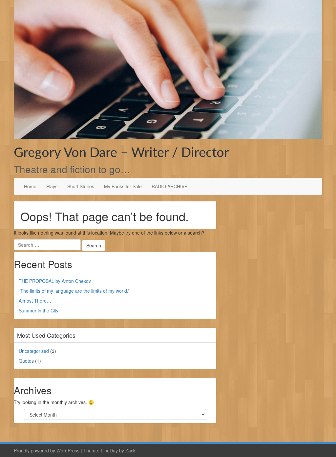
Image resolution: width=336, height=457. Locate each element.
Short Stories (80, 186)
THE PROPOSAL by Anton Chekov (55, 281)
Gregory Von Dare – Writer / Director (121, 153)
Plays (51, 186)
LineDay (109, 450)
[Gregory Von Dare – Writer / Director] (168, 68)
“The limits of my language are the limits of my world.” (74, 290)
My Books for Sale (123, 186)
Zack (130, 450)
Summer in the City (38, 310)
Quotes (26, 360)
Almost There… (35, 300)
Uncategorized (34, 351)
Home (30, 186)
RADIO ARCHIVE (169, 186)
